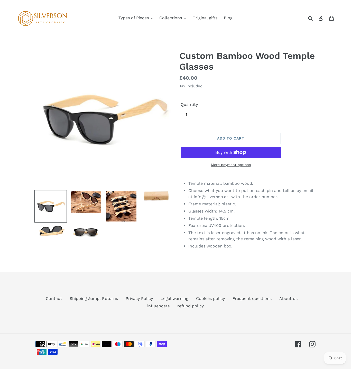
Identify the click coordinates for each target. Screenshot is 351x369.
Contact (54, 298)
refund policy (190, 305)
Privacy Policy (139, 298)
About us (288, 298)
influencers (158, 305)
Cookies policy (210, 298)
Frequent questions (252, 298)
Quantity (189, 104)
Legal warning (174, 298)
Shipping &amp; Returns (94, 298)
